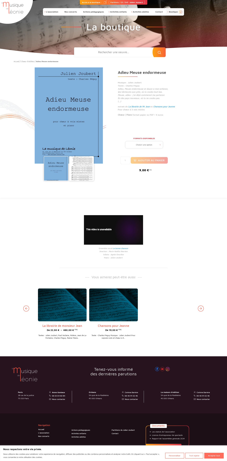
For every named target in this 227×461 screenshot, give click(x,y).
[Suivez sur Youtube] (162, 369)
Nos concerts (71, 12)
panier (180, 12)
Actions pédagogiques (93, 12)
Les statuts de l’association (163, 432)
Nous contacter (58, 399)
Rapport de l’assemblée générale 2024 (168, 438)
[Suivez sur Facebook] (157, 369)
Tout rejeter (194, 455)
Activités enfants (118, 12)
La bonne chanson (120, 248)
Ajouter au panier (151, 160)
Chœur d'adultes (27, 61)
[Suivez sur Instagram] (168, 369)
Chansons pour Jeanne (164, 106)
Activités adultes (141, 12)
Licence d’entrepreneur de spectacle (167, 435)
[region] (113, 453)
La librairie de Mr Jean (139, 106)
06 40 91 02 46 (131, 396)
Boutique (173, 12)
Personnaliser (174, 455)
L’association (52, 12)
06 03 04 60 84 (58, 396)
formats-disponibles (144, 138)
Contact (159, 12)
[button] (201, 308)
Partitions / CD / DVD (112, 2)
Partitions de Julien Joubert (123, 430)
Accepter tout (214, 455)
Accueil (16, 61)
